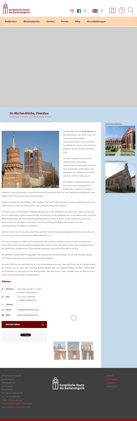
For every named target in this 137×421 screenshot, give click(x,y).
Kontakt (109, 375)
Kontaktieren (13, 324)
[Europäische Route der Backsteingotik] (16, 13)
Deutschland (14, 117)
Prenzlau (25, 117)
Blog (77, 21)
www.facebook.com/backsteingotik (17, 403)
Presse (64, 21)
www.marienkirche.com (28, 315)
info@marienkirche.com (28, 310)
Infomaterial (111, 379)
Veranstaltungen (96, 21)
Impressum (111, 382)
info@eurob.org (15, 400)
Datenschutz (111, 386)
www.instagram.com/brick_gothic (16, 407)
